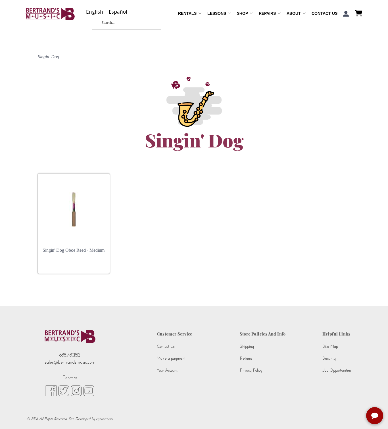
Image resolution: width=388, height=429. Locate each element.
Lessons (217, 13)
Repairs (268, 13)
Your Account (167, 370)
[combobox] (94, 12)
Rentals (188, 13)
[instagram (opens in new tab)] (76, 390)
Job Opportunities (336, 370)
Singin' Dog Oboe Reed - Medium (74, 250)
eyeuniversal (104, 419)
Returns (246, 358)
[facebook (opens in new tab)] (51, 390)
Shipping (247, 346)
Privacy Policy (251, 370)
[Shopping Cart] (357, 14)
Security (329, 358)
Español (118, 12)
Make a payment (171, 358)
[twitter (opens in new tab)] (63, 390)
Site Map (330, 346)
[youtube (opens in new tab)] (88, 390)
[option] (118, 12)
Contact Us (324, 13)
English (94, 12)
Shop (243, 13)
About (294, 13)
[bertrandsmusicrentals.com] (50, 14)
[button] (346, 14)
